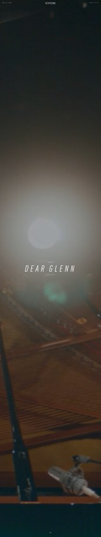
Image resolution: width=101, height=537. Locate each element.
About (10, 2)
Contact (91, 2)
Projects (4, 2)
